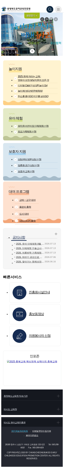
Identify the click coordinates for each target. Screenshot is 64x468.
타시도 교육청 (10, 409)
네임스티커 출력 (27, 221)
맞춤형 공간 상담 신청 (28, 165)
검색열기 (49, 9)
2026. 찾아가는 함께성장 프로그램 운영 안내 (30, 261)
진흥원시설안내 (39, 292)
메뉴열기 (58, 9)
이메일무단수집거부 (41, 431)
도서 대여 (24, 214)
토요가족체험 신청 (27, 131)
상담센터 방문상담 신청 (29, 159)
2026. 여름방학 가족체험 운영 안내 (30, 252)
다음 (47, 19)
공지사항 (19, 237)
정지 (51, 19)
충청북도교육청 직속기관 (15, 396)
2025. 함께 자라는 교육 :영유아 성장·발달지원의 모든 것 (33, 78)
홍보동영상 (36, 314)
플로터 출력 (25, 207)
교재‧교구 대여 (27, 200)
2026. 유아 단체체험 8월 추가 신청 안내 (30, 243)
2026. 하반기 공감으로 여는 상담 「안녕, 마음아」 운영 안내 (30, 257)
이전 (42, 19)
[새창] (32, 361)
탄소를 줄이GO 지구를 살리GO (33, 96)
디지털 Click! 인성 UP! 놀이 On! (32, 85)
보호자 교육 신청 (26, 171)
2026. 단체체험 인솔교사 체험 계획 (30, 248)
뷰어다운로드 (32, 435)
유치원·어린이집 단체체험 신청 (33, 126)
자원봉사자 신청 (40, 335)
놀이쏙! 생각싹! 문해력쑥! (30, 91)
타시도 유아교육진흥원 (14, 422)
